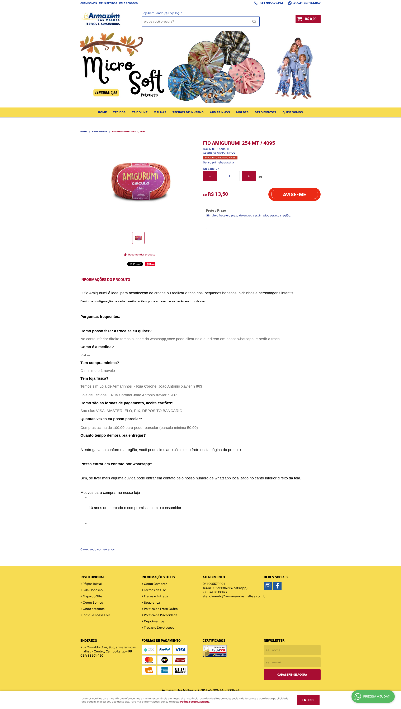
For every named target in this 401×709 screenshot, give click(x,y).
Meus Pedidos (108, 3)
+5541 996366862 (307, 3)
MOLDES (242, 112)
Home (102, 112)
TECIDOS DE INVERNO (188, 112)
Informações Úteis (158, 577)
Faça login (175, 13)
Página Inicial (92, 584)
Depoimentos (265, 112)
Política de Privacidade (161, 615)
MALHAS (160, 112)
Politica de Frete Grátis (161, 609)
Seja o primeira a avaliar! (219, 162)
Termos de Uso (155, 590)
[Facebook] (277, 586)
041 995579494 (271, 3)
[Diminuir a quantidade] (210, 176)
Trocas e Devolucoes (159, 627)
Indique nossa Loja (96, 615)
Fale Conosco (128, 3)
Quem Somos (88, 3)
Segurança (152, 602)
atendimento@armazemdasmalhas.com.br (235, 596)
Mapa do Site (92, 596)
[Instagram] (268, 586)
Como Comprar (155, 584)
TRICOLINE (140, 112)
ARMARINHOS (220, 112)
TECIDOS (119, 112)
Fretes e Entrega (156, 596)
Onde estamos (94, 609)
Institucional (92, 577)
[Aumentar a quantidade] (249, 176)
